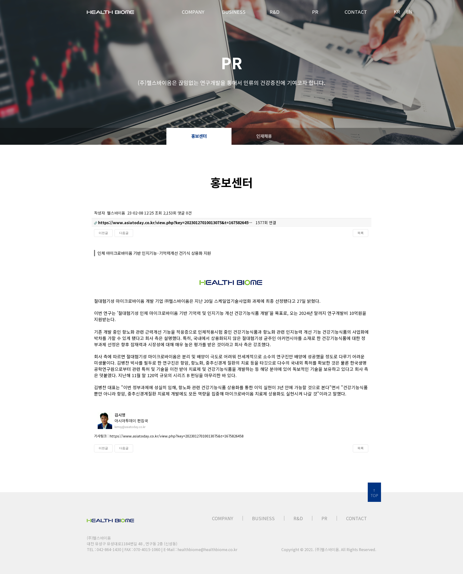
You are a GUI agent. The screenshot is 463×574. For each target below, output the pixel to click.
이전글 (103, 233)
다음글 (124, 233)
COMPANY (222, 518)
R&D (298, 518)
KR (397, 11)
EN (409, 11)
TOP (374, 495)
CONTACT (356, 518)
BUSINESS (263, 518)
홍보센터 (199, 136)
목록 (360, 233)
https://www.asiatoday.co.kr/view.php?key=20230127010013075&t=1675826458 (176, 435)
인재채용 (264, 136)
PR (324, 518)
